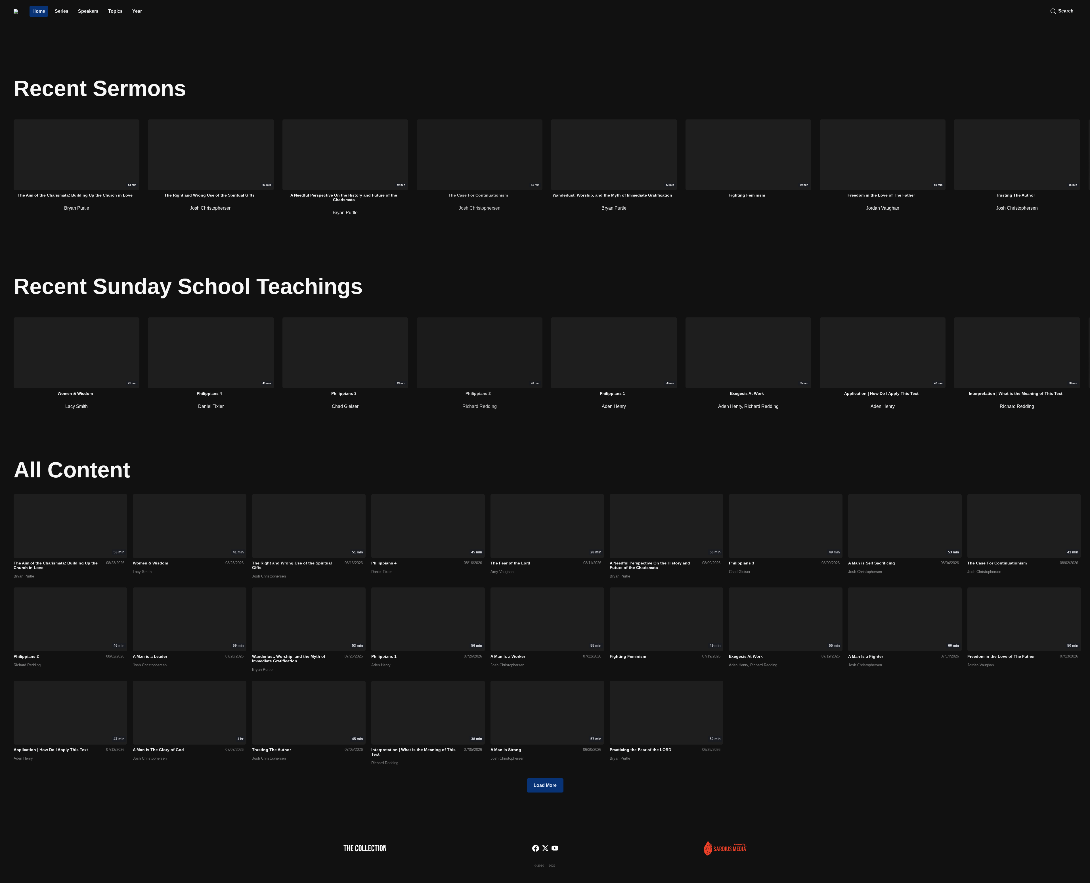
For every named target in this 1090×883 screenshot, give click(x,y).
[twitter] (545, 849)
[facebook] (535, 849)
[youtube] (555, 849)
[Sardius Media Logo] (725, 854)
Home (38, 11)
